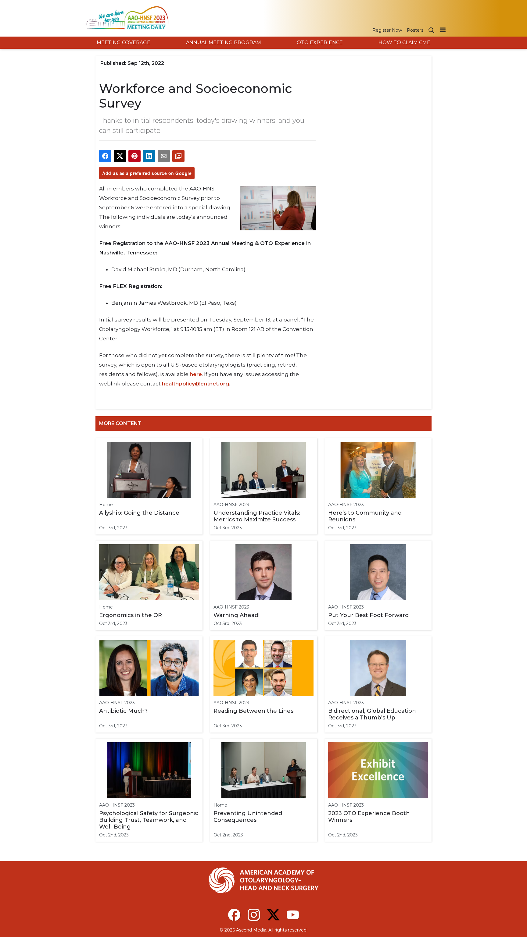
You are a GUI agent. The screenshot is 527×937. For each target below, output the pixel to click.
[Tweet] (120, 156)
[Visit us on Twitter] (273, 915)
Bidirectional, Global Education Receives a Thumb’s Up (372, 714)
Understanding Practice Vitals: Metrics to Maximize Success (256, 516)
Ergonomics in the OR (130, 615)
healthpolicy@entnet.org (195, 384)
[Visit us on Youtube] (293, 915)
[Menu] (442, 30)
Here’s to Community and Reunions (365, 516)
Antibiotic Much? (123, 711)
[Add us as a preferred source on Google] (178, 156)
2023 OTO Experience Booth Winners (369, 816)
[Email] (164, 156)
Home (106, 504)
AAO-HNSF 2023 (231, 504)
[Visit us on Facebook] (234, 915)
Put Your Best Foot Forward (368, 615)
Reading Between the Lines (253, 711)
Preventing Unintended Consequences (247, 816)
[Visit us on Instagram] (254, 915)
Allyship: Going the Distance (139, 512)
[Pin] (134, 156)
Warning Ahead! (236, 615)
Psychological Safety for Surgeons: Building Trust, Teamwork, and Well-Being (148, 820)
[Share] (105, 156)
